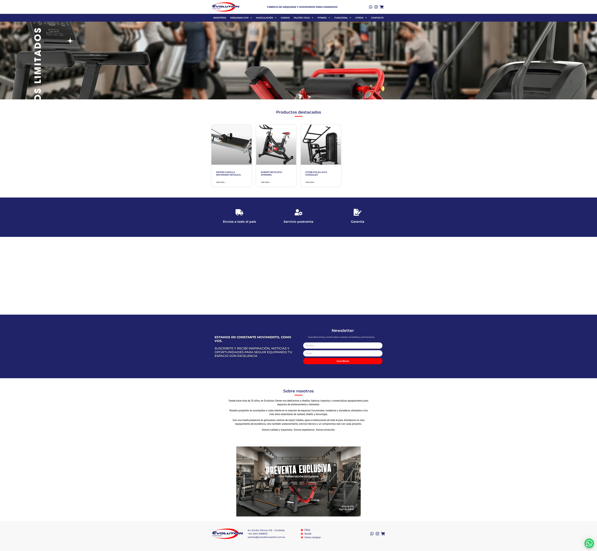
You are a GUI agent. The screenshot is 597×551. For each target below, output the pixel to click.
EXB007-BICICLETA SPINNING (271, 173)
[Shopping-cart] (382, 7)
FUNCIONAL (341, 17)
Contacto (377, 17)
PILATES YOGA (302, 17)
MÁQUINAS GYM (239, 17)
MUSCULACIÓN (264, 17)
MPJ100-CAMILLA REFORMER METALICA (228, 173)
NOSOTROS (219, 17)
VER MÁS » (221, 182)
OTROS (359, 17)
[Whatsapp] (371, 7)
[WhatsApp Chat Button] (589, 543)
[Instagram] (376, 7)
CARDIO (285, 17)
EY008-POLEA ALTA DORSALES (316, 173)
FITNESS (322, 17)
